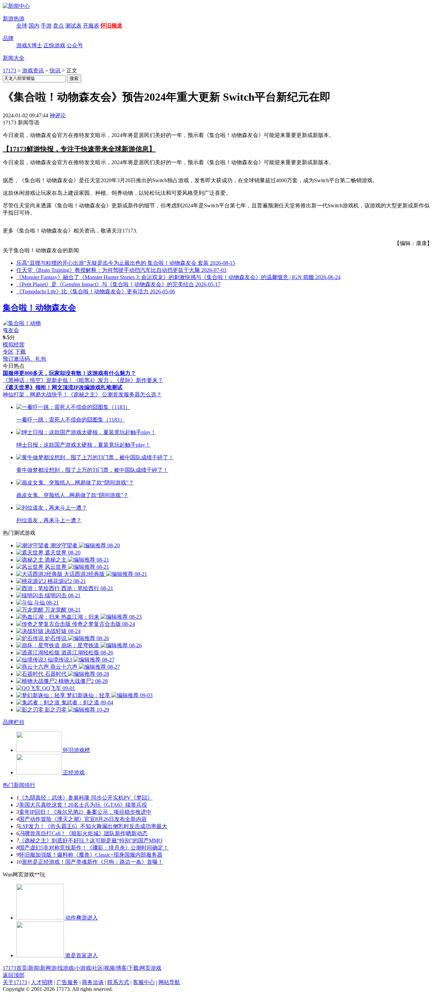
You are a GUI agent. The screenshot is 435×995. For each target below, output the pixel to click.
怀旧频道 (111, 26)
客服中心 (144, 982)
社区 (97, 968)
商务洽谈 (93, 982)
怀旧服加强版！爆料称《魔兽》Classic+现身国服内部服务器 (90, 855)
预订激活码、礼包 (24, 359)
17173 (9, 70)
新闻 (33, 968)
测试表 (73, 26)
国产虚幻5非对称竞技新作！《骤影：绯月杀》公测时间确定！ (94, 848)
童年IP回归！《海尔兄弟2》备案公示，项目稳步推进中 (85, 812)
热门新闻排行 (19, 785)
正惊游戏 (54, 45)
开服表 (91, 26)
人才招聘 (42, 982)
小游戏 (83, 968)
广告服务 (67, 982)
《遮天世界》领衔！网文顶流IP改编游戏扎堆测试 (62, 387)
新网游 (48, 968)
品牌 (8, 38)
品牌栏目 (13, 722)
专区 (8, 352)
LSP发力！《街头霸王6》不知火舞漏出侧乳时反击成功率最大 (93, 826)
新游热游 (13, 18)
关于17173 (15, 982)
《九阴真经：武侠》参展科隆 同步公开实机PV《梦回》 (86, 798)
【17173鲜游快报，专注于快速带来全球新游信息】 (79, 149)
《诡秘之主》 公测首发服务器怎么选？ (115, 394)
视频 (109, 968)
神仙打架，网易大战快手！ (35, 394)
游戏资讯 (33, 70)
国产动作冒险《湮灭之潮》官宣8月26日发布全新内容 (83, 819)
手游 (46, 26)
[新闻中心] (16, 6)
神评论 (58, 115)
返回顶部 (13, 975)
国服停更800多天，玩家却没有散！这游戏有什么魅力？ (69, 373)
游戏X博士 (29, 45)
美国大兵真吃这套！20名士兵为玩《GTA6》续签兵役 (83, 805)
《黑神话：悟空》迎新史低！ (38, 380)
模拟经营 (13, 344)
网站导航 (169, 982)
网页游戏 (150, 968)
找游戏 (65, 968)
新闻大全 (13, 58)
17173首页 (15, 968)
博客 (121, 968)
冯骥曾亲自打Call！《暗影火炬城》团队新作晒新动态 (83, 833)
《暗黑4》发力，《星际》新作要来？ (118, 380)
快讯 (55, 70)
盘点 (58, 26)
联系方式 (118, 982)
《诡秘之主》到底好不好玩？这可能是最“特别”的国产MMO (90, 840)
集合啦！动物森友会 (39, 307)
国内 (34, 26)
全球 (21, 26)
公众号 (75, 45)
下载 (20, 352)
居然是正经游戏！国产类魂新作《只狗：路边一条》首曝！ (92, 862)
